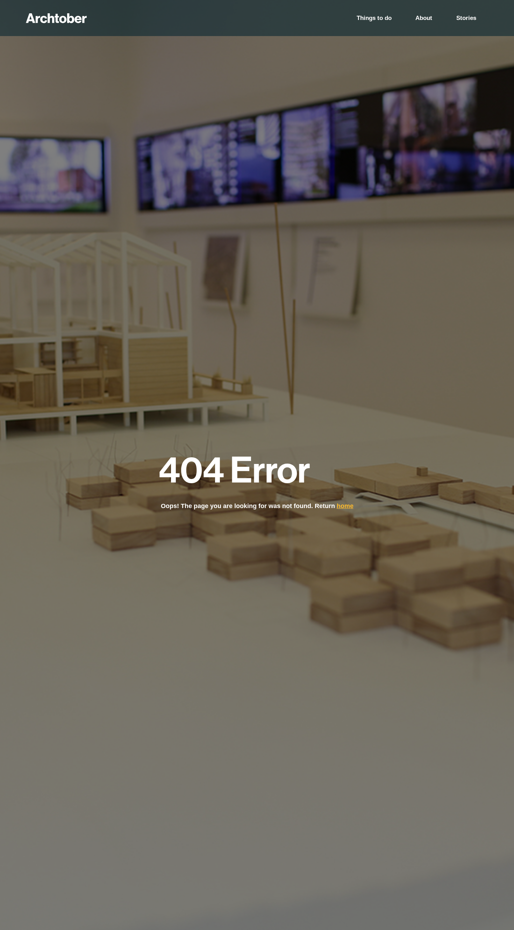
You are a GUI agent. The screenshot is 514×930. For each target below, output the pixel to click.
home (345, 505)
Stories (466, 17)
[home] (56, 18)
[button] (374, 18)
